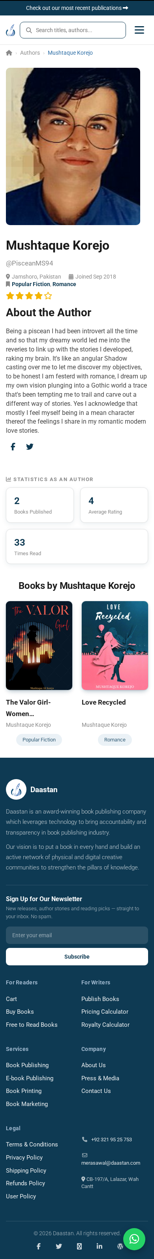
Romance (64, 284)
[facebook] (39, 1246)
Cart (11, 999)
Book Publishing (27, 1065)
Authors (30, 53)
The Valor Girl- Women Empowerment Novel (37, 709)
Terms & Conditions (32, 1144)
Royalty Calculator (105, 1025)
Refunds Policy (25, 1183)
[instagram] (79, 1246)
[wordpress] (120, 1246)
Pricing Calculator (104, 1012)
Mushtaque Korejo (28, 725)
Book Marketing (27, 1104)
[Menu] (139, 30)
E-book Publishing (29, 1078)
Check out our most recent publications (74, 8)
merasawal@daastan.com (110, 1163)
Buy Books (20, 1012)
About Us (93, 1065)
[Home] (9, 53)
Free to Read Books (32, 1025)
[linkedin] (99, 1246)
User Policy (21, 1196)
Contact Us (96, 1091)
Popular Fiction (31, 284)
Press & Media (100, 1078)
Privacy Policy (24, 1157)
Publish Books (100, 999)
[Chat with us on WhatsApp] (134, 1239)
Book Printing (23, 1091)
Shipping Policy (26, 1170)
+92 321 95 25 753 (111, 1139)
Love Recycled (104, 702)
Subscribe (77, 956)
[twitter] (59, 1246)
